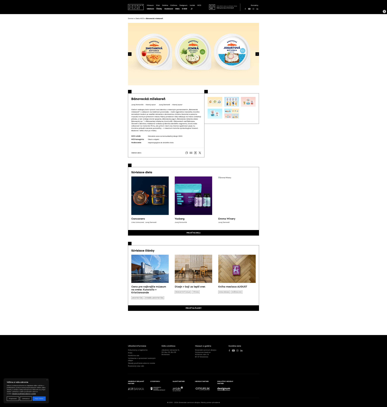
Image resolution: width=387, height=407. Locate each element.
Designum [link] (183, 5)
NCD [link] (199, 5)
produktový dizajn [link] (182, 292)
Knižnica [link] (173, 5)
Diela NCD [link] (140, 18)
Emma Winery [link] (226, 218)
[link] (384, 11)
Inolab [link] (192, 5)
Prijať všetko (39, 398)
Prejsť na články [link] (193, 308)
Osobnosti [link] (168, 9)
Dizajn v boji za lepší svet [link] (190, 286)
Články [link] (159, 9)
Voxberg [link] (180, 218)
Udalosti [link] (150, 9)
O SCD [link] (184, 9)
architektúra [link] (137, 298)
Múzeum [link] (150, 5)
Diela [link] (177, 9)
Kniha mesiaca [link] (224, 292)
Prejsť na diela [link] (193, 233)
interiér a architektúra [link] (154, 298)
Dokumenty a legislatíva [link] (137, 350)
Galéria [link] (165, 5)
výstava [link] (196, 292)
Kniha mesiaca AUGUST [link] (232, 286)
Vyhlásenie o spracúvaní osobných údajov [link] (142, 359)
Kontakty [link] (254, 5)
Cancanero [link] (138, 218)
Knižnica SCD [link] (237, 292)
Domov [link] (131, 18)
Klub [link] (158, 5)
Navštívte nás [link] (133, 355)
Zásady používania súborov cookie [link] (24, 394)
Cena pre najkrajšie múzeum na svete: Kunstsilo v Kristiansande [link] (148, 289)
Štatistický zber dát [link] (136, 366)
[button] (257, 54)
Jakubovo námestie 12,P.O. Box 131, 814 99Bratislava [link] (171, 352)
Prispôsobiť (13, 398)
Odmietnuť (26, 398)
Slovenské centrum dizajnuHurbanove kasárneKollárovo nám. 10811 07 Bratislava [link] (205, 353)
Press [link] (130, 353)
